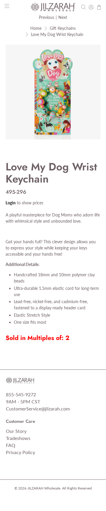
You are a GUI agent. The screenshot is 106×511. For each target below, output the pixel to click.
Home (36, 28)
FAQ (10, 445)
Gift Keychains (63, 28)
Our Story (16, 431)
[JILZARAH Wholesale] (53, 7)
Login (11, 202)
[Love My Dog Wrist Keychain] (53, 92)
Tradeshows (18, 438)
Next (62, 17)
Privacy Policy (20, 452)
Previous (46, 17)
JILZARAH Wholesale (43, 488)
